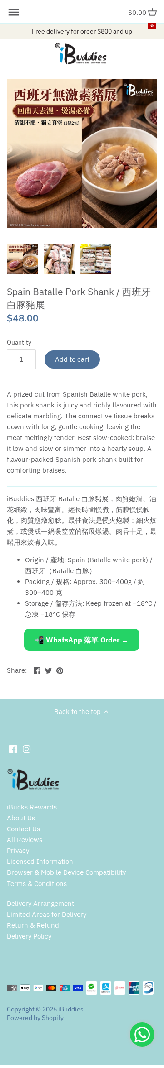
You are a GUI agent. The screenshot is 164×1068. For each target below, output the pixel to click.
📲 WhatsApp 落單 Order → (82, 639)
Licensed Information (40, 861)
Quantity (19, 342)
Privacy (18, 850)
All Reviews (24, 839)
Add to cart (72, 359)
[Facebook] (13, 748)
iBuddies (71, 1009)
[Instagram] (26, 748)
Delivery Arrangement (40, 903)
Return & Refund (33, 925)
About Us (21, 818)
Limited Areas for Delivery (46, 914)
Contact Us (23, 828)
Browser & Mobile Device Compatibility (66, 872)
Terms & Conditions (37, 883)
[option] (23, 259)
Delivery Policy (29, 936)
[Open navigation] (13, 12)
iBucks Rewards (32, 807)
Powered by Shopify (35, 1018)
